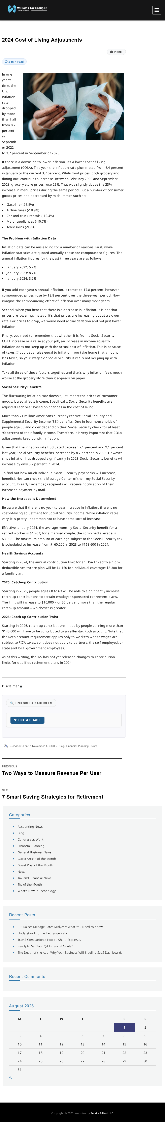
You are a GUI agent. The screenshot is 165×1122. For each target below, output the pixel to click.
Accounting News (30, 826)
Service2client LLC (102, 1113)
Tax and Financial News (35, 878)
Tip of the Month (30, 884)
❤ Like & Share (27, 720)
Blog (61, 746)
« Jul (12, 1077)
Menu (156, 10)
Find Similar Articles (31, 703)
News (94, 746)
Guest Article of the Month (37, 859)
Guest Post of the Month (35, 865)
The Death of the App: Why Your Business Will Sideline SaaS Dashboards (70, 952)
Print (116, 52)
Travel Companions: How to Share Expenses (49, 940)
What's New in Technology (37, 891)
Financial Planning (77, 746)
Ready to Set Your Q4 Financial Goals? (45, 946)
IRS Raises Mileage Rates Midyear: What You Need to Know (60, 927)
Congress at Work (30, 839)
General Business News (34, 852)
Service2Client (19, 746)
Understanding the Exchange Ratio (43, 933)
